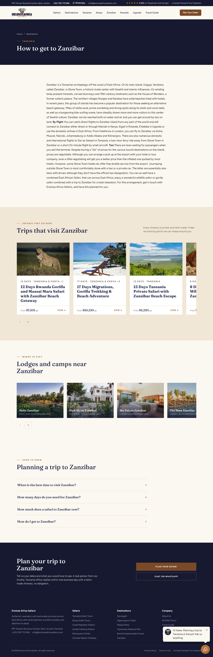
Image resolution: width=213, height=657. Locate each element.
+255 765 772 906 (61, 3)
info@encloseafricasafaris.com (102, 3)
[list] (106, 279)
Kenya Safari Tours (81, 620)
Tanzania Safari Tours (82, 616)
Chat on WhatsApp (166, 576)
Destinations (71, 12)
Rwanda (124, 12)
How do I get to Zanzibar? (36, 521)
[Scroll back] (20, 322)
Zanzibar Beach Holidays (84, 638)
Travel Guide (152, 12)
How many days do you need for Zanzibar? (49, 497)
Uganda (137, 12)
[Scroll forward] (28, 322)
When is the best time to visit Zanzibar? (46, 485)
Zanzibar (111, 12)
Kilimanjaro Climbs (81, 633)
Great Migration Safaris (83, 625)
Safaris (57, 12)
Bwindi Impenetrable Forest (130, 633)
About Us (166, 616)
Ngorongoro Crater (126, 620)
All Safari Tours (169, 620)
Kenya (99, 12)
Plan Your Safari (190, 12)
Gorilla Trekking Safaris (83, 629)
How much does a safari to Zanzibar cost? (48, 509)
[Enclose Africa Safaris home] (22, 12)
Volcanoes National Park (129, 629)
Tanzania (87, 12)
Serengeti (122, 616)
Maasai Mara (123, 625)
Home (19, 34)
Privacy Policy (150, 650)
